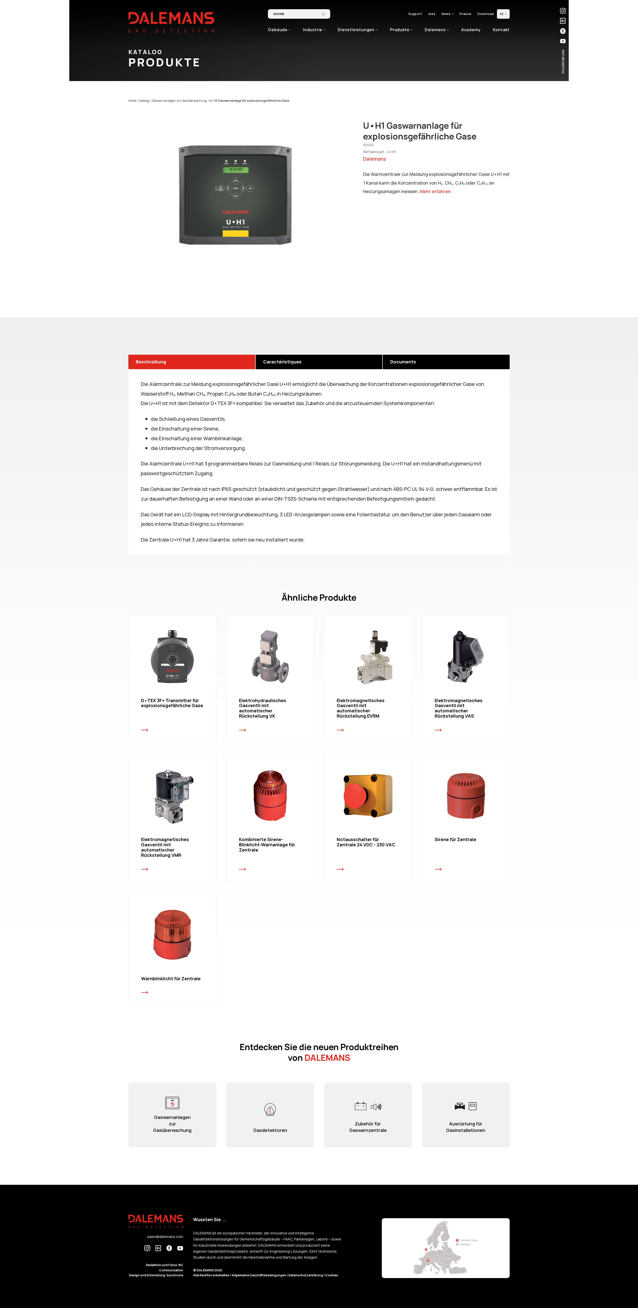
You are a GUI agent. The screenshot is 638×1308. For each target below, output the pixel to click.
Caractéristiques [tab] (282, 362)
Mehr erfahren (435, 192)
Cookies (331, 1275)
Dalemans (374, 158)
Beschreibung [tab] (151, 362)
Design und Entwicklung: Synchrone (156, 1275)
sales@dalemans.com (165, 1236)
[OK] (323, 13)
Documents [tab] (403, 362)
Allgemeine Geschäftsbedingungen (259, 1275)
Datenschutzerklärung (305, 1275)
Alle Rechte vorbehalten (211, 1275)
